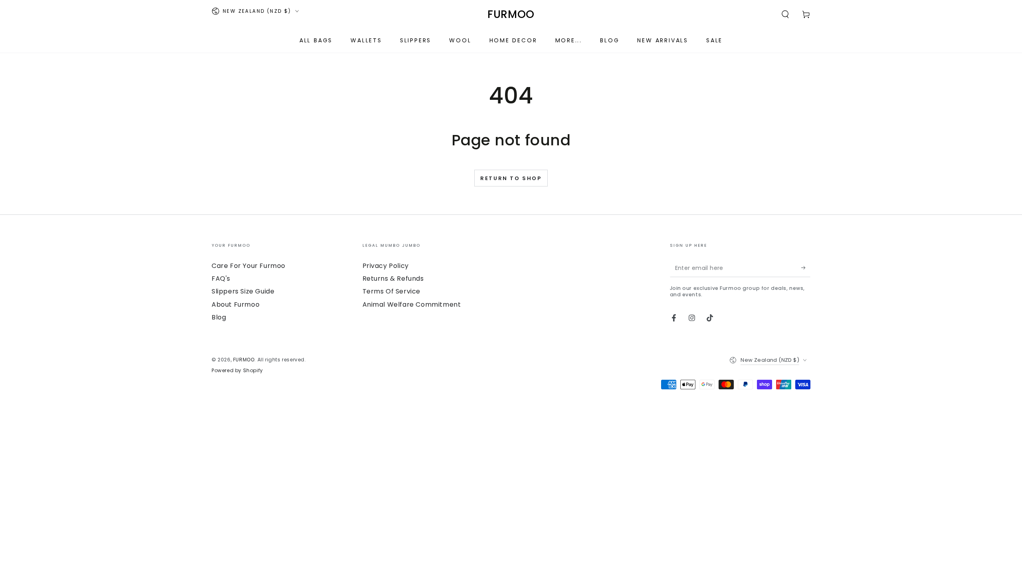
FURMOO (244, 359)
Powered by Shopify (237, 370)
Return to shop (510, 178)
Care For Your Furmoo (248, 265)
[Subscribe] (805, 268)
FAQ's (221, 278)
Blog (219, 317)
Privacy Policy (385, 265)
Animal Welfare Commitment (411, 304)
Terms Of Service (391, 291)
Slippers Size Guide (243, 291)
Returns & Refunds (393, 278)
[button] (785, 14)
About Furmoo (235, 304)
